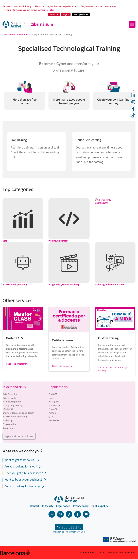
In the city (47, 506)
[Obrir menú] (132, 24)
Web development (12, 401)
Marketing (7, 420)
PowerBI (52, 409)
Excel (51, 397)
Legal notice (63, 506)
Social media (9, 427)
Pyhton (52, 412)
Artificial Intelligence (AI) (15, 416)
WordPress (53, 420)
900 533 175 (71, 527)
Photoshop (54, 405)
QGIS (50, 416)
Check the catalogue (62, 365)
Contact (34, 506)
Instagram (53, 401)
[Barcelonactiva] (14, 24)
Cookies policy (100, 506)
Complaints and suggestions (121, 552)
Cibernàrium (41, 24)
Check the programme (17, 363)
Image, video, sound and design (18, 412)
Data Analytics (10, 394)
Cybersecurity (9, 397)
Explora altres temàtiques (19, 436)
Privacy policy (80, 506)
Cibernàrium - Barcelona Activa (18, 34)
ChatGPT (52, 394)
